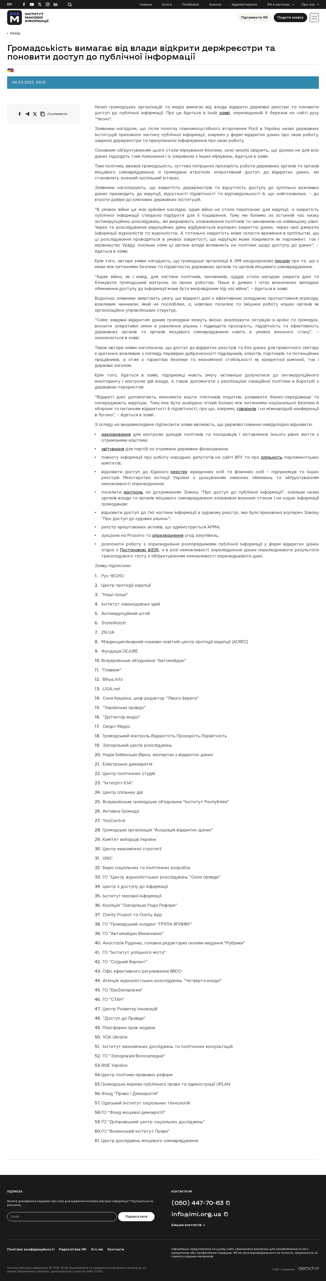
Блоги (167, 4)
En (9, 4)
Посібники (190, 4)
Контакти (115, 1249)
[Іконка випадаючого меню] (314, 17)
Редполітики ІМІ (72, 1249)
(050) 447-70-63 (197, 1203)
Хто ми (97, 1249)
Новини (146, 4)
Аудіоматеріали (244, 4)
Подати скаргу (290, 17)
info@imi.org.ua (196, 1214)
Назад (15, 33)
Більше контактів (186, 1225)
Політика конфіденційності (30, 1249)
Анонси (215, 4)
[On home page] (28, 17)
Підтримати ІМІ (254, 17)
